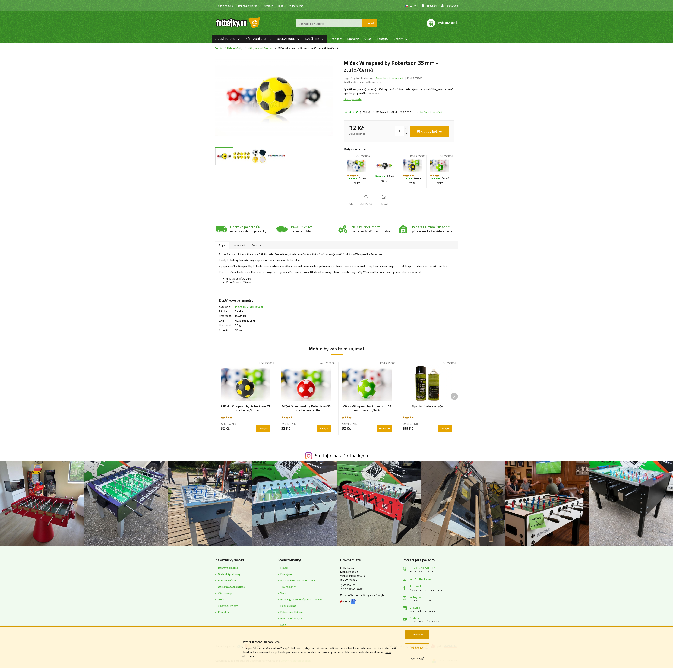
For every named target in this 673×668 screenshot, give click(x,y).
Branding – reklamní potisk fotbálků (301, 599)
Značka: (362, 82)
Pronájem (286, 574)
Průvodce (268, 5)
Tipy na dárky (288, 586)
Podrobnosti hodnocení (389, 78)
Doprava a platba (247, 5)
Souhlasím (417, 634)
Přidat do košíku (429, 131)
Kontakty (223, 612)
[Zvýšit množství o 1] (406, 128)
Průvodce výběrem (291, 612)
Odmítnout (417, 647)
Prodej (284, 567)
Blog (280, 5)
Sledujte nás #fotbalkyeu (341, 455)
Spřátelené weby (228, 605)
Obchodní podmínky (229, 574)
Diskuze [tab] (256, 245)
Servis (284, 593)
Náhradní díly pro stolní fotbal (297, 580)
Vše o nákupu (225, 5)
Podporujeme (296, 5)
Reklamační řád (227, 580)
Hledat (369, 23)
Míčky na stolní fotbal (249, 306)
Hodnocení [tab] (239, 245)
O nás (221, 599)
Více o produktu (353, 99)
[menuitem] (227, 39)
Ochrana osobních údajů (232, 586)
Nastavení (417, 658)
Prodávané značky (291, 618)
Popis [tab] (222, 245)
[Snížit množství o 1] (406, 133)
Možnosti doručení (431, 112)
